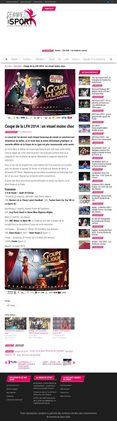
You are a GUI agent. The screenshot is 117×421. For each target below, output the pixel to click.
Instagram (112, 2)
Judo (66, 59)
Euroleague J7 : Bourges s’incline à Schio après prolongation (26, 365)
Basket (15, 59)
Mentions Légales (12, 389)
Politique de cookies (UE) (14, 400)
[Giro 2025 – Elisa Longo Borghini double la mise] (84, 129)
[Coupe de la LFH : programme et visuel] (16, 323)
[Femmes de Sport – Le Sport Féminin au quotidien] (6, 59)
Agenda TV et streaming (94, 59)
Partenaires (10, 396)
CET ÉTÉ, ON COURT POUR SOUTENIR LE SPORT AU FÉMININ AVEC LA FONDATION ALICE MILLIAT (44, 400)
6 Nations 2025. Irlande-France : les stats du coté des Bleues (102, 186)
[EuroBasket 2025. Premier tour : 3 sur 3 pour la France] (84, 176)
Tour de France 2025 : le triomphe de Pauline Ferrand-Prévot (101, 79)
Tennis (52, 59)
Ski (59, 59)
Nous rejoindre (11, 392)
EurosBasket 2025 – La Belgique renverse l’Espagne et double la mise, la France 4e (101, 151)
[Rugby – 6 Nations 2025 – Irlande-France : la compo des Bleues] (84, 210)
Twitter (108, 2)
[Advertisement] (79, 29)
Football (27, 59)
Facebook (104, 2)
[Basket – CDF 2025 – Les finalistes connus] (84, 245)
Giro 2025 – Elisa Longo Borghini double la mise (99, 127)
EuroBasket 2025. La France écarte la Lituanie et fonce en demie (102, 163)
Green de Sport (26, 2)
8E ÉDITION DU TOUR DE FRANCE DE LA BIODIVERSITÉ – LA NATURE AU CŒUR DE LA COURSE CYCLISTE (44, 385)
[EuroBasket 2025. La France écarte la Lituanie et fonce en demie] (84, 165)
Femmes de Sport (12, 2)
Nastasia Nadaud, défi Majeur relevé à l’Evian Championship (100, 91)
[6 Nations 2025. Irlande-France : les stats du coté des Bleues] (84, 187)
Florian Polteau (26, 132)
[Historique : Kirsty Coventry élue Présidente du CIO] (84, 199)
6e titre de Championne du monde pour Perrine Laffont (101, 221)
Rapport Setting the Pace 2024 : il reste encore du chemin (102, 232)
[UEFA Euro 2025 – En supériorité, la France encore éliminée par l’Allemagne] (84, 103)
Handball (40, 59)
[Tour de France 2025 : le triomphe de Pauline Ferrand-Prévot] (84, 81)
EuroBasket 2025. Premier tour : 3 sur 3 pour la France (102, 175)
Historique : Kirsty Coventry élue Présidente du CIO (102, 198)
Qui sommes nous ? (13, 385)
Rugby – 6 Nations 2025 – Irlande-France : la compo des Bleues (102, 209)
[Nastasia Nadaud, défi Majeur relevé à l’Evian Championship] (84, 92)
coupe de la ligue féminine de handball (46, 350)
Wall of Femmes (50, 2)
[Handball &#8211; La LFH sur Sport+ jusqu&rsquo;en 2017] (63, 323)
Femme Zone (38, 2)
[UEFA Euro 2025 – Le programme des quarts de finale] (84, 117)
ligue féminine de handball (28, 355)
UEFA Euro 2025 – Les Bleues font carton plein (101, 138)
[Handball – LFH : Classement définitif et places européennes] (40, 323)
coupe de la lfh (21, 351)
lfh (14, 354)
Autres (75, 59)
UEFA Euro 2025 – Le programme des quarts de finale (102, 116)
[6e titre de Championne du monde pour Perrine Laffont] (84, 222)
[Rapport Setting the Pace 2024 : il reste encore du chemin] (84, 233)
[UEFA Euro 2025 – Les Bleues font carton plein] (84, 140)
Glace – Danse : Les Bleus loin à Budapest (52, 363)
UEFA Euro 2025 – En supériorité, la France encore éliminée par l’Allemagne (101, 103)
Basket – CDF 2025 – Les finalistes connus (71, 50)
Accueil (8, 66)
